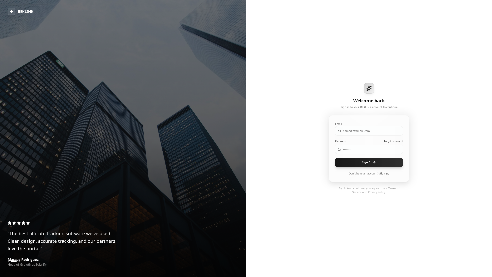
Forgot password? (393, 141)
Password (341, 141)
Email (338, 124)
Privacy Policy (376, 192)
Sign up (384, 173)
